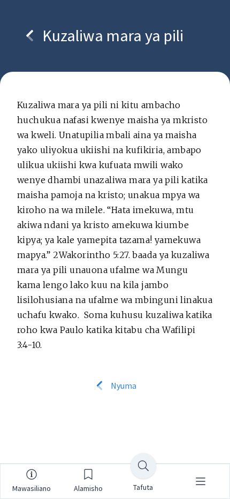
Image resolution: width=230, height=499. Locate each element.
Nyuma (122, 385)
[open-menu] (200, 481)
